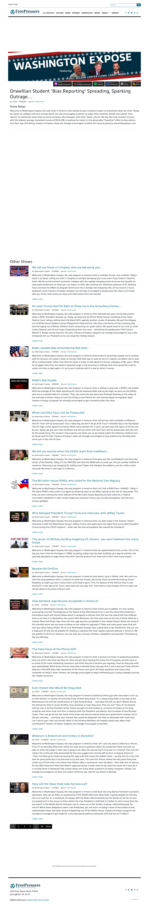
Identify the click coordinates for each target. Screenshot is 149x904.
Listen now (37, 299)
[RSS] (137, 13)
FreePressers (25, 12)
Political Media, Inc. (135, 899)
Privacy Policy (32, 900)
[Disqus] (74, 163)
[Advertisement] (74, 34)
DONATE (115, 13)
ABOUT (105, 13)
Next (48, 826)
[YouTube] (131, 13)
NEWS (67, 13)
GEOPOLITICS (87, 13)
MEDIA (97, 13)
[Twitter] (128, 13)
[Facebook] (125, 13)
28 (42, 826)
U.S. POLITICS (48, 13)
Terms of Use (43, 900)
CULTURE (59, 13)
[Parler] (134, 13)
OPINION (76, 13)
